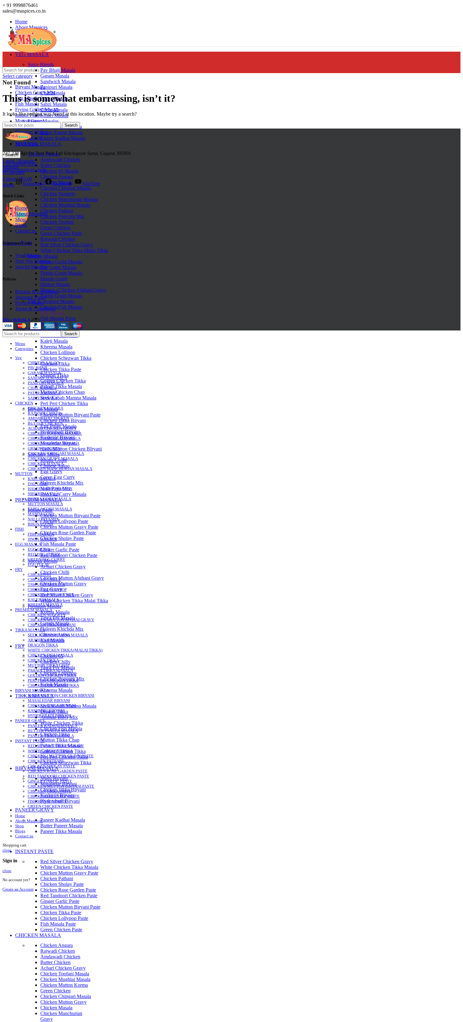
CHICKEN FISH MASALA (50, 655)
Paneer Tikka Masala (61, 831)
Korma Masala (55, 612)
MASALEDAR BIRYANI (49, 700)
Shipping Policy (31, 297)
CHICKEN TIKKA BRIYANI (52, 705)
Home (21, 208)
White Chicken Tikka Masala (69, 867)
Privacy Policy (29, 303)
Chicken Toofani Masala (64, 973)
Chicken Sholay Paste (62, 538)
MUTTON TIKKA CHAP (49, 665)
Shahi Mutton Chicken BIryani (71, 448)
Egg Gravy (51, 471)
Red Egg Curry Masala (63, 494)
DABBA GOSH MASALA (49, 499)
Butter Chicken (55, 165)
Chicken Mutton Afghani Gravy (72, 578)
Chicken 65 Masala (59, 171)
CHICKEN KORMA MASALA (53, 443)
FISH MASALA (41, 534)
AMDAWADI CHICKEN (48, 418)
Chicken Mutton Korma (64, 985)
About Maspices (31, 213)
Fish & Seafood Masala (51, 301)
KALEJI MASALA (43, 599)
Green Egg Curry (57, 477)
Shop (20, 219)
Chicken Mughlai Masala (65, 205)
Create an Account (18, 889)
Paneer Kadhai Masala (62, 138)
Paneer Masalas (43, 121)
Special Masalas (31, 266)
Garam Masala (54, 75)
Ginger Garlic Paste (59, 549)
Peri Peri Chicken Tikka (64, 403)
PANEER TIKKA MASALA (51, 735)
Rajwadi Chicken (57, 239)
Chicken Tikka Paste (60, 369)
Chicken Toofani (57, 222)
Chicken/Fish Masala (61, 307)
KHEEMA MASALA (45, 604)
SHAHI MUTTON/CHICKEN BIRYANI (61, 695)
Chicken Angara (56, 176)
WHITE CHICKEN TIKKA (50, 751)
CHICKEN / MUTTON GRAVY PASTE (61, 756)
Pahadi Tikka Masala (61, 386)
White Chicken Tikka (61, 723)
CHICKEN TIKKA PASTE (49, 791)
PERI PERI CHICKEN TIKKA (53, 680)
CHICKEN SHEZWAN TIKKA (53, 685)
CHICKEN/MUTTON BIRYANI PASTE (61, 786)
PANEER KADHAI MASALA (52, 725)
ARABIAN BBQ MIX (46, 640)
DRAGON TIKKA (43, 645)
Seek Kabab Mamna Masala (68, 397)
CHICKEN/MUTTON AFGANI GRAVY (61, 619)
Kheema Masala (56, 346)
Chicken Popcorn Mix (62, 216)
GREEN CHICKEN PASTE (50, 806)
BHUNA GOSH (40, 524)
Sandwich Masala (58, 81)
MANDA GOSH (41, 514)
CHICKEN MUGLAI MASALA (54, 438)
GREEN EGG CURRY (46, 559)
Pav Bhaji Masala (57, 70)
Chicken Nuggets (57, 193)
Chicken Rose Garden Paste (68, 532)
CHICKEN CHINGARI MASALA (56, 453)
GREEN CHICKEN (44, 448)
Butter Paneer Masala (61, 132)
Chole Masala (54, 109)
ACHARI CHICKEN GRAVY (52, 428)
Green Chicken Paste (61, 233)
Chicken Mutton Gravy (63, 1002)
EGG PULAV (38, 564)
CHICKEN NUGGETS (46, 614)
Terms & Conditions (35, 308)
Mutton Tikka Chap (59, 740)
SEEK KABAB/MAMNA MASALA (58, 635)
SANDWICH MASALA (47, 378)
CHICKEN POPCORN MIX (51, 594)
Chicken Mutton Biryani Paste (70, 414)
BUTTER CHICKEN (45, 423)
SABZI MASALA (42, 398)
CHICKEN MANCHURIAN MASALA (60, 468)
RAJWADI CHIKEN (44, 413)
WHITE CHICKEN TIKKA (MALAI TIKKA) (65, 650)
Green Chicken (55, 227)
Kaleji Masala (54, 341)
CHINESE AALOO (43, 362)
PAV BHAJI (37, 367)
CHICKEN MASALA (46, 463)
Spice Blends (41, 64)
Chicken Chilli (54, 572)
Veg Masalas (27, 255)
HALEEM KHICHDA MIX (50, 488)
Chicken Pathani (56, 210)
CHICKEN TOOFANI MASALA (55, 433)
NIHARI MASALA (44, 493)
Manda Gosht (53, 278)
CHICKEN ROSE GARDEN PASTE (58, 771)
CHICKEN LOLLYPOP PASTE (54, 796)
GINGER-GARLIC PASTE (50, 781)
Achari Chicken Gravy (63, 566)
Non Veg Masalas (32, 261)
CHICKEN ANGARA (45, 408)
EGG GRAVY (39, 549)
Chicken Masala (56, 1007)
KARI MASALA (41, 478)
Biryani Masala (30, 86)
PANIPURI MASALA (46, 383)
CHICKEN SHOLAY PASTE (51, 766)
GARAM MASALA (44, 372)
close (7, 850)
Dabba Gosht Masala (61, 273)
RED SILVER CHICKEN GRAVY (56, 746)
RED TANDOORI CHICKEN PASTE (58, 776)
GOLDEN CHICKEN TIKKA (52, 675)
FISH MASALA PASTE (47, 801)
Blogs (21, 225)
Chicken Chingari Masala (65, 188)
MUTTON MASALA (45, 504)
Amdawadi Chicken (60, 159)
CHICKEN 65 (39, 574)
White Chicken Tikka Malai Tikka (74, 250)
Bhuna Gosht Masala (61, 261)
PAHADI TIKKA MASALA (50, 670)
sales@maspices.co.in (24, 169)
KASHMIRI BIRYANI (46, 710)
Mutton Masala (43, 256)
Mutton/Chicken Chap (62, 392)
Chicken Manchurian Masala (69, 199)
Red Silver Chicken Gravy (66, 244)
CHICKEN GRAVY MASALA (53, 458)
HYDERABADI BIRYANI (49, 715)
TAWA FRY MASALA (46, 584)
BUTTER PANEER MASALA (53, 730)
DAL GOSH (38, 483)
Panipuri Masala (56, 87)
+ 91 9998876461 (20, 164)
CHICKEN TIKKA (43, 660)
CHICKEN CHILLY (44, 579)
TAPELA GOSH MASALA (50, 509)
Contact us (25, 230)
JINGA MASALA (42, 539)
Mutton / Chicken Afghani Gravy (73, 290)
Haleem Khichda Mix (61, 482)
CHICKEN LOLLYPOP (47, 589)
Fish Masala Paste (58, 318)
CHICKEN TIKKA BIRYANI (52, 625)
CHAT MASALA (42, 388)
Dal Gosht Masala (58, 267)
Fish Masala (52, 312)
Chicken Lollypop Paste (64, 521)
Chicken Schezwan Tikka (65, 358)
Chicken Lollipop (57, 352)
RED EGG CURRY (44, 554)
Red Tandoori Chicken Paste (68, 555)
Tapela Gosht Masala (61, 295)
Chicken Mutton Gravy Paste (69, 527)
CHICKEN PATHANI (45, 761)
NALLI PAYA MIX (43, 519)
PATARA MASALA (44, 393)
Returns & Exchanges (37, 291)
